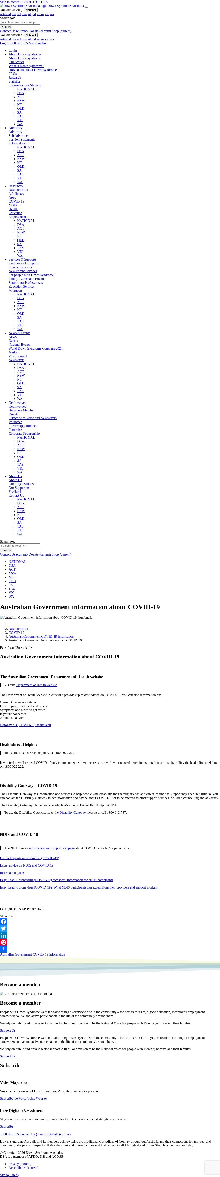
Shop (61, 31)
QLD (20, 108)
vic (47, 14)
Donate (40, 31)
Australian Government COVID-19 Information (41, 636)
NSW (21, 101)
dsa (14, 14)
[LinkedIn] (110, 935)
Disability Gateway (73, 812)
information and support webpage (52, 848)
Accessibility (23, 1167)
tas (42, 14)
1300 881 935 (30, 2)
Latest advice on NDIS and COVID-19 (26, 865)
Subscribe (6, 1126)
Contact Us (14, 31)
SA (19, 112)
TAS (20, 116)
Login (4, 43)
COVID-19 (16, 632)
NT (19, 104)
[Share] (110, 949)
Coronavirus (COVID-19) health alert (25, 725)
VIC (20, 120)
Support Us (7, 1030)
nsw (24, 14)
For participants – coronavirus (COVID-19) (29, 858)
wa (52, 14)
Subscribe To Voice (13, 1098)
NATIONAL (26, 89)
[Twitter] (110, 928)
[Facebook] (110, 921)
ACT (20, 97)
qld (34, 14)
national (5, 14)
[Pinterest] (110, 942)
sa (38, 14)
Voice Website (38, 43)
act (19, 14)
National (31, 10)
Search (6, 26)
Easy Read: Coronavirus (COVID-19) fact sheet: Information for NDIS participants (56, 880)
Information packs (12, 873)
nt (29, 14)
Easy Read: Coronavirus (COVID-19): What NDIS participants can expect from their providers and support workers (79, 887)
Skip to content (10, 2)
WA (20, 124)
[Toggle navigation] (86, 7)
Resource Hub (18, 629)
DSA (44, 2)
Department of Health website (36, 685)
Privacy (20, 1164)
